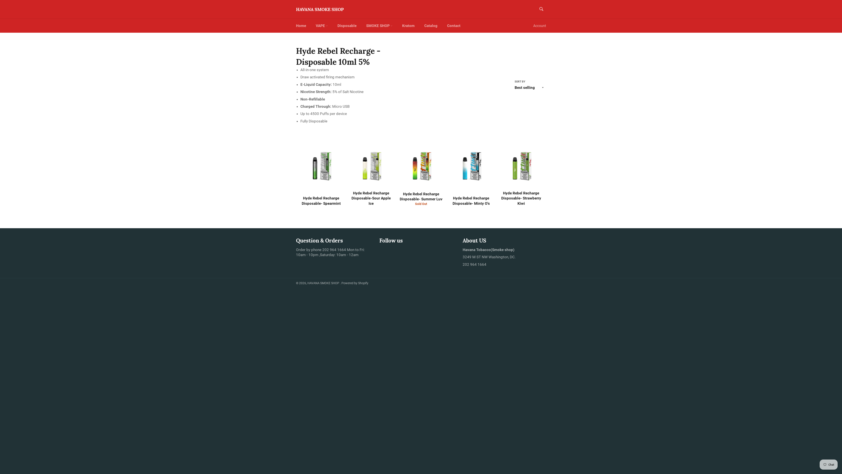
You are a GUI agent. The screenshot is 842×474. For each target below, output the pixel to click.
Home (301, 25)
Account (539, 26)
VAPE (321, 25)
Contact (453, 25)
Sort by (520, 81)
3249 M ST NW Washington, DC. (489, 257)
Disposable (347, 25)
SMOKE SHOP (378, 25)
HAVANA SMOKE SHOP (320, 9)
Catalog (430, 25)
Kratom (408, 25)
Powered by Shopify (354, 283)
